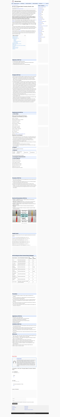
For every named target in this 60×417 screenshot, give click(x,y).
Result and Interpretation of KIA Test (17, 43)
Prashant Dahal (19, 358)
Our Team (13, 406)
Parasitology (39, 33)
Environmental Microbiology (41, 21)
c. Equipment (14, 40)
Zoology (39, 41)
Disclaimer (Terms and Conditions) (28, 409)
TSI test (20, 30)
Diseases (39, 20)
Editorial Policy (26, 406)
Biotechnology (40, 14)
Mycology (39, 32)
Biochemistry (39, 11)
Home (12, 3)
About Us (13, 408)
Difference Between (40, 19)
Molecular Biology (40, 31)
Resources (40, 3)
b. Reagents (14, 39)
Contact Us (13, 409)
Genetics (39, 24)
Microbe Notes (18, 1)
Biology (39, 13)
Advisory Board (14, 407)
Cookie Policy (26, 408)
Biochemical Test (40, 10)
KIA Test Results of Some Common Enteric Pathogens (19, 45)
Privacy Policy (26, 407)
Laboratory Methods (28, 3)
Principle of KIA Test (15, 37)
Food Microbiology (40, 23)
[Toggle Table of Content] (24, 35)
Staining (39, 38)
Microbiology (22, 3)
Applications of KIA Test (15, 47)
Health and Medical (35, 3)
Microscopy (39, 30)
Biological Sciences (16, 3)
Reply (13, 376)
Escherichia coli (14, 237)
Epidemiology (39, 22)
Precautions (14, 46)
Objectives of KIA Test (15, 36)
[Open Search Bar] (47, 3)
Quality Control (14, 44)
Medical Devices (40, 29)
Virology (39, 40)
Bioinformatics (40, 12)
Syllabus (39, 39)
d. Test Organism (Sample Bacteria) (17, 41)
